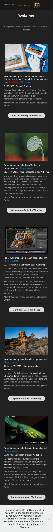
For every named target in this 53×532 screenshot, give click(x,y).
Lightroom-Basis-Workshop (26, 310)
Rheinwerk (26, 82)
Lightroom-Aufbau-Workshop (26, 398)
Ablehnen (25, 527)
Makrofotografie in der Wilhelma (26, 210)
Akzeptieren (33, 524)
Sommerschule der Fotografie (17, 79)
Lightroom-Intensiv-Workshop (26, 497)
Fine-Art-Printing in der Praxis (27, 115)
